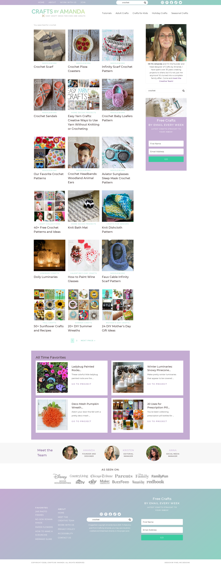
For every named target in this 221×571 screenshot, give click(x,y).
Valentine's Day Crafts (83, 273)
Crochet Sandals (45, 116)
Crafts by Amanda (58, 13)
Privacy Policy (66, 529)
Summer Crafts (83, 323)
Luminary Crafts (49, 273)
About (52, 2)
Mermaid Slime (43, 539)
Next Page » (88, 340)
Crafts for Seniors (118, 224)
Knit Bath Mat (78, 227)
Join (83, 2)
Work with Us (66, 525)
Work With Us (68, 2)
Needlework (49, 63)
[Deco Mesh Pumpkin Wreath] (53, 415)
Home (41, 2)
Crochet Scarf (43, 67)
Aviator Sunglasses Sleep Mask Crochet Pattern (116, 178)
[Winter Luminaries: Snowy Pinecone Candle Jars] (129, 378)
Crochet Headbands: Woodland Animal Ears (82, 178)
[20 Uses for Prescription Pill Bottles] (129, 415)
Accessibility (65, 533)
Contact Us (64, 538)
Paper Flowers (44, 527)
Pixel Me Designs (182, 562)
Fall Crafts (49, 323)
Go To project (81, 384)
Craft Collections (49, 224)
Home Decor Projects (83, 113)
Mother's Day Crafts (118, 323)
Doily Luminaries (46, 277)
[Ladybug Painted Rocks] (53, 378)
